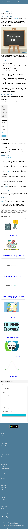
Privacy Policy (3, 132)
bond (14, 200)
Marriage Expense (4, 487)
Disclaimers (21, 528)
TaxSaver (2, 437)
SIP (1, 447)
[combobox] (8, 2)
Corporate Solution (4, 506)
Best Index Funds (4, 473)
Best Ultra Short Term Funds (5, 471)
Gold (1, 452)
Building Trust (3, 497)
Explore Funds (3, 439)
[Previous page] (21, 419)
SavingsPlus (3, 433)
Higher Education (3, 485)
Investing (5, 186)
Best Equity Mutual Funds (5, 468)
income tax (5, 89)
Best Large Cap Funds (4, 470)
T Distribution (13, 376)
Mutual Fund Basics (4, 443)
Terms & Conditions (14, 528)
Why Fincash (3, 499)
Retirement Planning (4, 483)
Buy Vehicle (3, 491)
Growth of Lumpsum (4, 480)
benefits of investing (10, 157)
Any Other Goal (3, 492)
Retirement (2, 450)
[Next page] (24, 419)
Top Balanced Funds (4, 464)
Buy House (2, 489)
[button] (14, 388)
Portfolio (9, 171)
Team (2, 501)
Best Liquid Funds (4, 460)
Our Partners (3, 502)
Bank (6, 19)
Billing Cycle (13, 317)
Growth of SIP (3, 481)
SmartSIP (2, 435)
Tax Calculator (3, 478)
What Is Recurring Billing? (13, 356)
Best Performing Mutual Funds (6, 459)
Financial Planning (4, 445)
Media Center (3, 504)
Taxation (2, 449)
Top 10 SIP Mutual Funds (5, 462)
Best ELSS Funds (3, 466)
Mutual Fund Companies (5, 454)
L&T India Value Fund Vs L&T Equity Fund (13, 276)
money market (15, 18)
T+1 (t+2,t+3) (13, 235)
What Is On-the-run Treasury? (13, 337)
